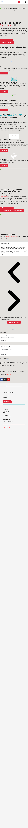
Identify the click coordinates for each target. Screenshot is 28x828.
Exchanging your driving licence (7, 337)
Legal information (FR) (5, 346)
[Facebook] (1, 379)
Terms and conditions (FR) (6, 349)
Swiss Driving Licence (5, 334)
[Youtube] (8, 379)
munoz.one (8, 374)
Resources (3, 340)
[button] (14, 273)
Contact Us (3, 354)
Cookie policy (4, 351)
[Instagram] (5, 379)
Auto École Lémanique (11, 236)
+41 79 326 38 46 (7, 417)
